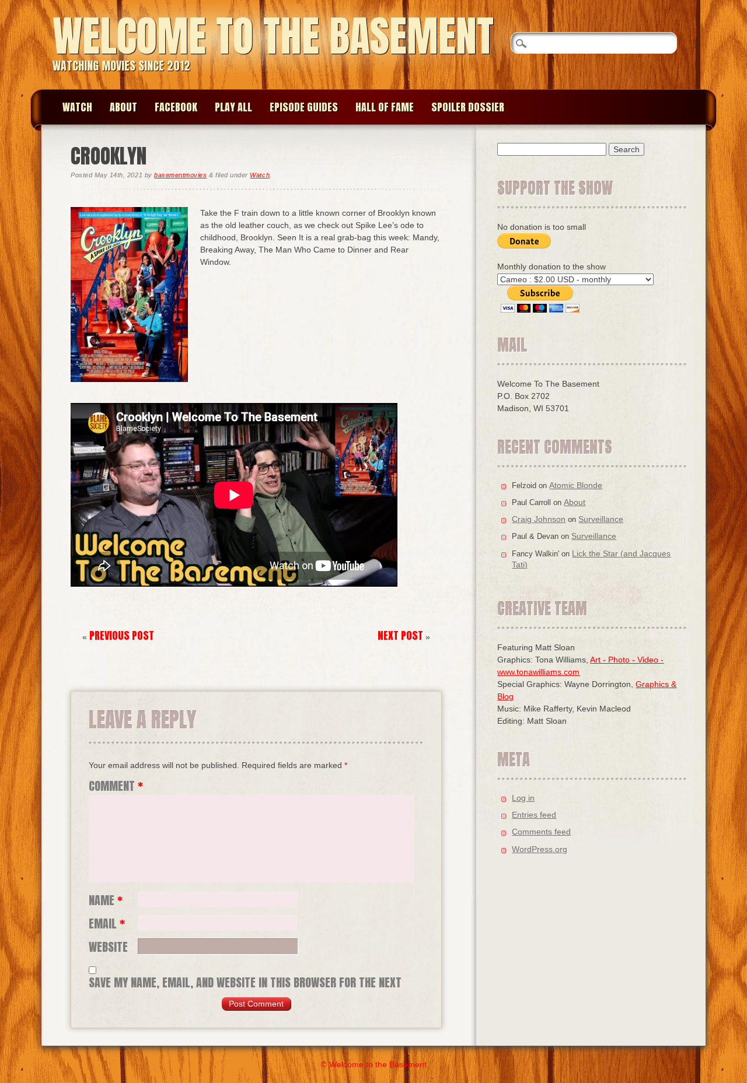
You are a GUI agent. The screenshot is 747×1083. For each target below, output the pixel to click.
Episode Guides (304, 107)
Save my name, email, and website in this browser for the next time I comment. (245, 982)
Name (106, 900)
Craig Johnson (539, 519)
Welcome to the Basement (273, 36)
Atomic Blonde (575, 485)
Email (107, 924)
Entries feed (534, 814)
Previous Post (121, 635)
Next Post (400, 635)
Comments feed (541, 831)
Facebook (176, 107)
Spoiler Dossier (467, 107)
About (123, 107)
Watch (77, 107)
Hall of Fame (384, 107)
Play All (233, 107)
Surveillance (600, 519)
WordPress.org (539, 849)
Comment (116, 786)
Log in (523, 797)
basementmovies (180, 174)
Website (108, 947)
